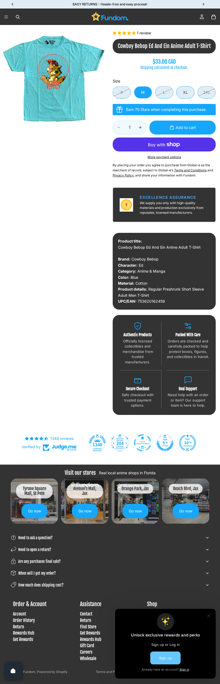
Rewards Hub (23, 633)
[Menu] (6, 17)
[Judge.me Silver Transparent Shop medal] (142, 442)
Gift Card (87, 646)
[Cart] (213, 17)
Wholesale (88, 658)
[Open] (13, 671)
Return (18, 626)
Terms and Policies (110, 672)
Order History (24, 620)
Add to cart (186, 127)
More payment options (164, 157)
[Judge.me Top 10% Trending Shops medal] (187, 442)
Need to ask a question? (35, 537)
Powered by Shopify (52, 672)
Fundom (29, 672)
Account (19, 614)
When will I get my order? (37, 573)
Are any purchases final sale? (39, 561)
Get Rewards (23, 639)
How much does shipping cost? (41, 585)
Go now (34, 511)
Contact (86, 614)
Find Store (88, 626)
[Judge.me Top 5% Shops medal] (165, 442)
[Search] (18, 17)
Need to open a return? (34, 549)
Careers (86, 652)
